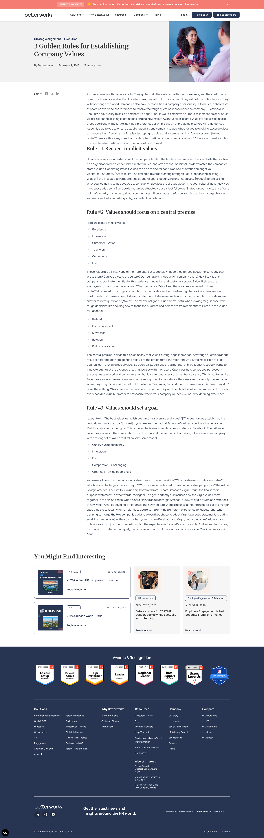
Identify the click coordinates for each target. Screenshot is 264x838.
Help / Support (142, 732)
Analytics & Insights (43, 748)
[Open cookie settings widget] (5, 832)
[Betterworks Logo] (38, 14)
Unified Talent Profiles (76, 737)
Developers (140, 752)
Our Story (173, 715)
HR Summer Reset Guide (147, 747)
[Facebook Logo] (47, 94)
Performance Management (47, 715)
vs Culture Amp (209, 715)
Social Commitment (178, 726)
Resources (142, 709)
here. (90, 534)
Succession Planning (76, 726)
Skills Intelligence (74, 732)
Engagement (40, 743)
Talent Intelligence (75, 715)
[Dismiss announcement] (227, 4)
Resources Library (143, 715)
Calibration (71, 721)
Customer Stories (110, 721)
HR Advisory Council (178, 732)
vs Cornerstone (209, 726)
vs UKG (205, 721)
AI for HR (38, 754)
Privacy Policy (203, 811)
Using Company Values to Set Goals (147, 778)
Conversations (41, 732)
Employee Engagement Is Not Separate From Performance (204, 613)
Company (175, 709)
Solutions (40, 709)
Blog (137, 721)
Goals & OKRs (40, 721)
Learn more (191, 4)
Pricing (172, 748)
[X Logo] (52, 94)
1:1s (35, 737)
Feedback (39, 726)
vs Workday (207, 737)
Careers (172, 743)
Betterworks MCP (74, 743)
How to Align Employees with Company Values (146, 786)
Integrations (107, 726)
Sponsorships (175, 737)
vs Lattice (207, 732)
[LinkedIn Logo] (58, 94)
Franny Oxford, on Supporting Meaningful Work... (146, 769)
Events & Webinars (144, 726)
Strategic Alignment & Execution (55, 39)
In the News (174, 721)
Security (226, 831)
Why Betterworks (112, 709)
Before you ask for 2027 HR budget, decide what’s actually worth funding (156, 614)
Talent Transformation (77, 748)
